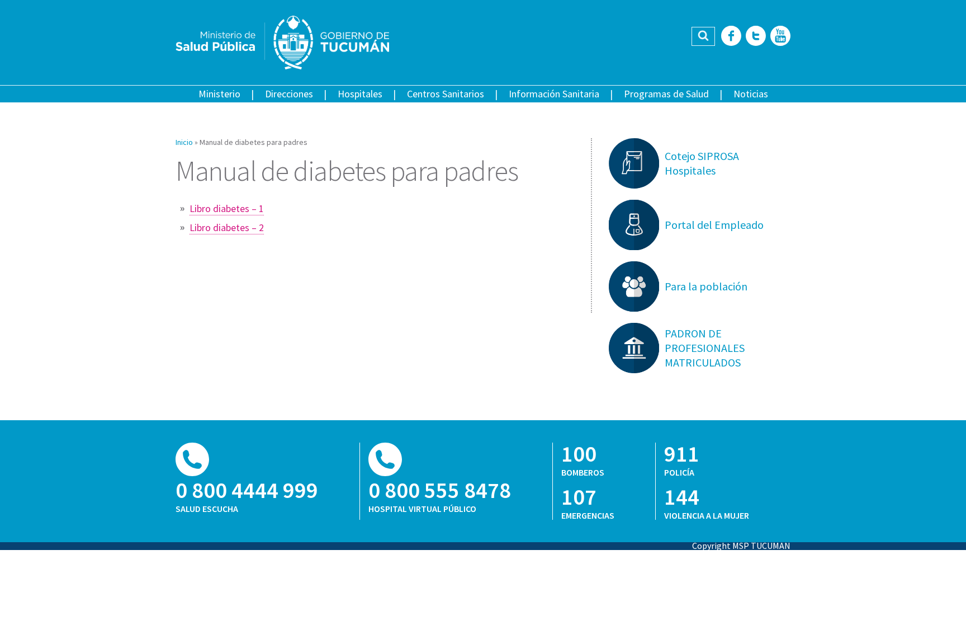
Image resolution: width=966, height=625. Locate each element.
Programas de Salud (666, 93)
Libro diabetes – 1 (227, 208)
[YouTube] (780, 37)
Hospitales (360, 93)
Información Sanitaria (554, 93)
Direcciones (289, 93)
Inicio (184, 142)
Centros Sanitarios (445, 93)
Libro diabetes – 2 (227, 227)
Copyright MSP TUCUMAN (741, 545)
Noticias (750, 93)
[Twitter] (756, 37)
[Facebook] (731, 37)
